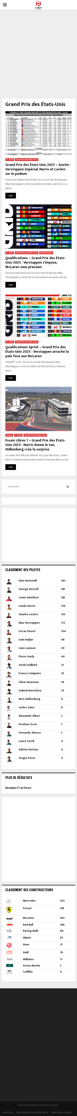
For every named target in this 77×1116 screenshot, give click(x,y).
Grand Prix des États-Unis (26, 159)
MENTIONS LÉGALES (62, 1112)
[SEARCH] (68, 486)
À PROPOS (8, 1112)
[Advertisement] (38, 51)
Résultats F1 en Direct (18, 787)
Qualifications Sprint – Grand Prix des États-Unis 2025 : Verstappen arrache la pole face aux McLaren (37, 351)
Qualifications (46, 253)
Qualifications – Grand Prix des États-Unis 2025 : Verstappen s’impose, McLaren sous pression (35, 262)
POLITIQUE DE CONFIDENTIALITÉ (32, 1112)
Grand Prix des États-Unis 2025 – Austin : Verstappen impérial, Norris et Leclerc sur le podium (38, 169)
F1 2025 (9, 159)
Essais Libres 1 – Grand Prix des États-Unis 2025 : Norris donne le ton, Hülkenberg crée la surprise (35, 444)
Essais (9, 435)
